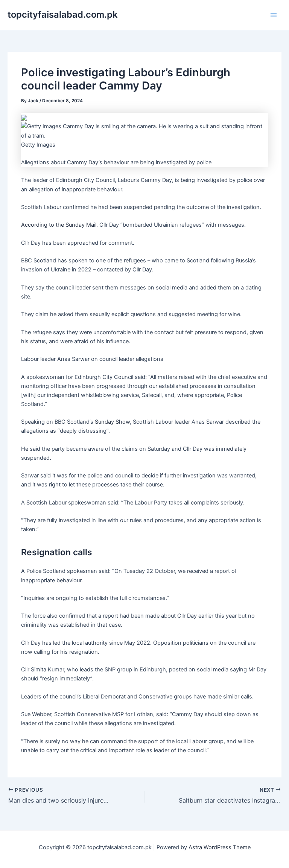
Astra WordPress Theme (220, 847)
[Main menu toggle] (273, 15)
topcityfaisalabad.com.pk (62, 14)
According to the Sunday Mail (58, 224)
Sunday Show (112, 421)
